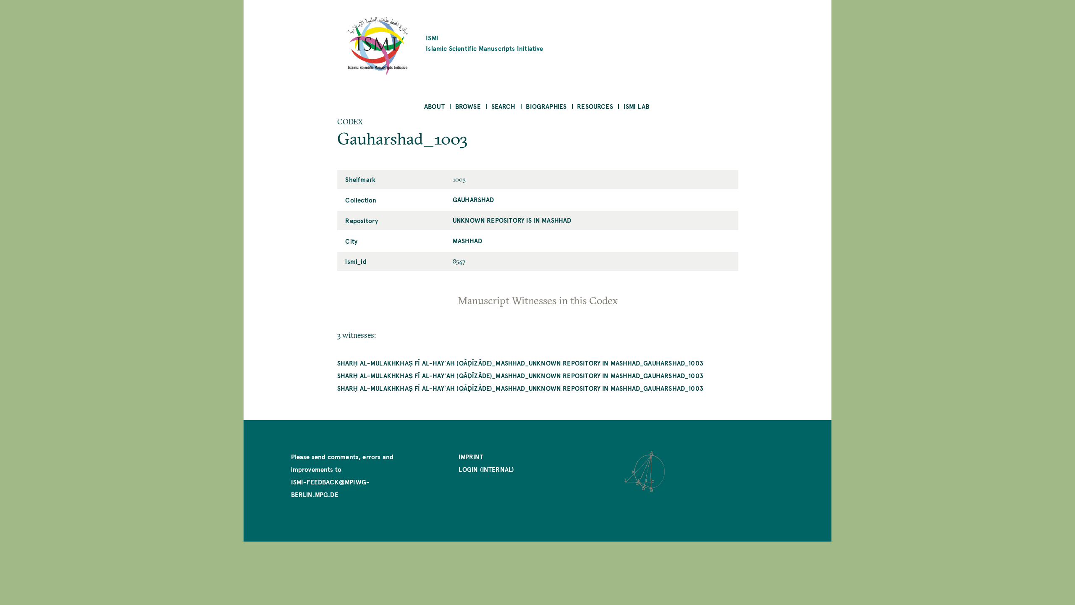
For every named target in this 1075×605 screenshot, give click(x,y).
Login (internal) (486, 469)
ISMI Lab (636, 106)
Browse (468, 106)
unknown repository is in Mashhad (512, 220)
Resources (595, 106)
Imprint (471, 456)
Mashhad (467, 240)
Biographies (546, 106)
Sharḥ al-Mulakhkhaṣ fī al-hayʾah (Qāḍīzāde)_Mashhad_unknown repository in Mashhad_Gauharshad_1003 (520, 362)
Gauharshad (473, 199)
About (434, 106)
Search (503, 106)
